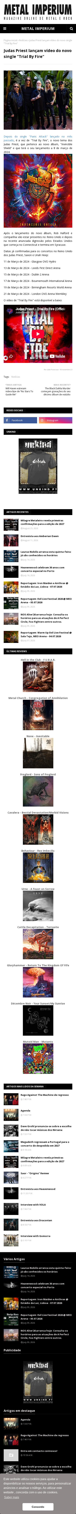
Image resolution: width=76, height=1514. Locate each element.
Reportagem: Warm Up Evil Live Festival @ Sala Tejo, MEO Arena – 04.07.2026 (46, 634)
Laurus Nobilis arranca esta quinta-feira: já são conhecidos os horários (46, 553)
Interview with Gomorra (35, 1236)
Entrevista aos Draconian (36, 1220)
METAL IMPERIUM (38, 28)
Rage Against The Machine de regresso (45, 1095)
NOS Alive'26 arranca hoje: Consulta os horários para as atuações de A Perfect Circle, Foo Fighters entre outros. (45, 618)
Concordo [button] (38, 1506)
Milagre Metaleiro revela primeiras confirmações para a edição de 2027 (42, 522)
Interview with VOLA (33, 1204)
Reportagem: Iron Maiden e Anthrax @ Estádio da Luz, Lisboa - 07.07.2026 (44, 584)
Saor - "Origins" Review (35, 1173)
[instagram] (55, 420)
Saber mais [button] (11, 1497)
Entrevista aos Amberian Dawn (40, 536)
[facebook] (20, 420)
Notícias (23, 40)
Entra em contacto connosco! (39, 1451)
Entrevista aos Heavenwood (38, 1189)
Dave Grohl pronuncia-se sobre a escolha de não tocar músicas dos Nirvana (46, 1128)
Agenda (25, 1110)
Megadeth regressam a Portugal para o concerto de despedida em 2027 (45, 1143)
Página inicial (10, 40)
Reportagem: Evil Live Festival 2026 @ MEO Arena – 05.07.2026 (46, 600)
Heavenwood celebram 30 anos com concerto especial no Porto (42, 569)
